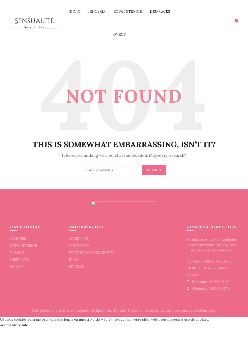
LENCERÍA (18, 238)
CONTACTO (79, 245)
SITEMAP (76, 266)
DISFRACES (19, 259)
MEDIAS (16, 266)
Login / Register (211, 23)
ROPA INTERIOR (23, 245)
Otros (119, 34)
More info (20, 325)
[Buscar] (222, 23)
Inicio (75, 11)
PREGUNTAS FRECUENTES (92, 252)
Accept (5, 325)
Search (154, 170)
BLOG (74, 259)
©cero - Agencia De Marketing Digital (93, 310)
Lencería (96, 11)
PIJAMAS (17, 252)
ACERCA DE (78, 238)
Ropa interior (128, 11)
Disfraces (160, 11)
